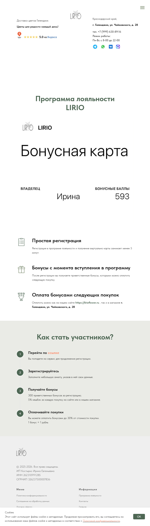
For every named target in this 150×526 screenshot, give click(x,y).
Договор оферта (24, 506)
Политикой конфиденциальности (101, 520)
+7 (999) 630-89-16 (109, 31)
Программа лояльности (90, 495)
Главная (82, 506)
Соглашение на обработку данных (32, 501)
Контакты (83, 501)
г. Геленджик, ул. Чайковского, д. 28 (115, 24)
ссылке (53, 353)
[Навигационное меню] (142, 7)
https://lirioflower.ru (87, 302)
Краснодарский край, (105, 18)
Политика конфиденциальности (31, 495)
